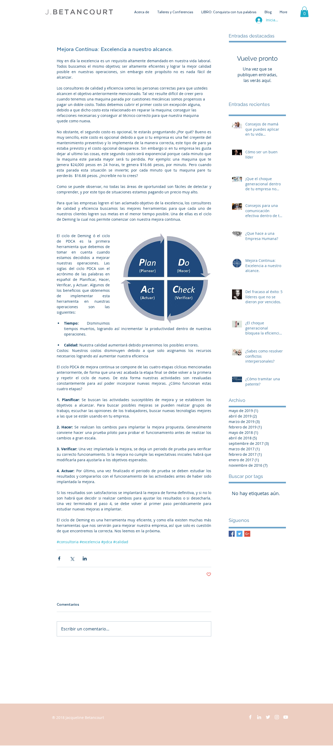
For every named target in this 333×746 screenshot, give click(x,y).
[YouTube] (286, 717)
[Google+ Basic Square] (247, 534)
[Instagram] (277, 717)
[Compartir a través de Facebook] (59, 558)
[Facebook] (250, 717)
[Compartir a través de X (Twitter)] (71, 558)
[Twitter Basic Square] (239, 534)
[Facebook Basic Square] (232, 534)
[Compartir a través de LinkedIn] (84, 558)
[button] (304, 12)
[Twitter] (268, 717)
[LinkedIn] (259, 717)
